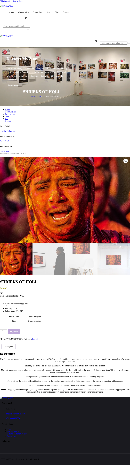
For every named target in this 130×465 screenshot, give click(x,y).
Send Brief (4, 141)
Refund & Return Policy (17, 434)
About (9, 429)
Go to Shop (4, 151)
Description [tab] (8, 346)
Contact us (11, 436)
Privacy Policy (13, 431)
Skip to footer (18, 1)
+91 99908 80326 (13, 418)
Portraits (8, 154)
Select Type (14, 317)
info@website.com (7, 131)
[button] (125, 161)
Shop (39, 96)
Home (33, 96)
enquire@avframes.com (15, 414)
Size (14, 321)
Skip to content (6, 1)
